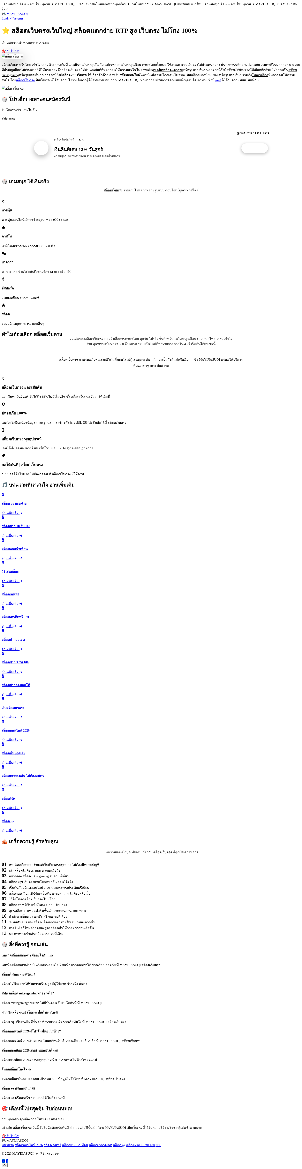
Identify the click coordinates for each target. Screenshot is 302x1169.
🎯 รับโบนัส (10, 51)
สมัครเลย (16, 18)
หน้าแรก (8, 1145)
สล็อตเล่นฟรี (52, 1145)
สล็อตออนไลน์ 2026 (29, 1145)
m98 (218, 80)
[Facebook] (7, 1161)
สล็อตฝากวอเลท (100, 1145)
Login (5, 18)
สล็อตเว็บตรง (25, 80)
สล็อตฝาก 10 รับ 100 (140, 1145)
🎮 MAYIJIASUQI (15, 14)
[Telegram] (3, 1161)
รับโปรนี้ (256, 148)
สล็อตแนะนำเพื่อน (75, 1145)
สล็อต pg (119, 1145)
